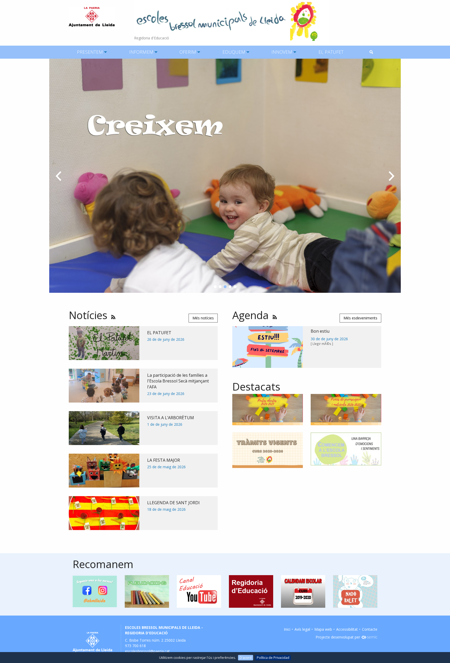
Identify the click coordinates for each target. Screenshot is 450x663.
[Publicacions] (147, 590)
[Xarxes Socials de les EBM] (95, 590)
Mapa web (323, 629)
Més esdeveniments (360, 317)
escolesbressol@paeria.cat (147, 651)
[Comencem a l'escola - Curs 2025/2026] (346, 448)
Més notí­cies (203, 317)
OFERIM (187, 52)
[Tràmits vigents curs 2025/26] (267, 449)
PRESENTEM (90, 52)
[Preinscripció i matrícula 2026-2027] (346, 409)
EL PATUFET (330, 52)
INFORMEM (141, 52)
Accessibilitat (347, 629)
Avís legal (302, 629)
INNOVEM (281, 52)
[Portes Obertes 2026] (267, 409)
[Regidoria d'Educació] (231, 21)
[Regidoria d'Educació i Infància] (251, 590)
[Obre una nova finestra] (369, 637)
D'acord (246, 657)
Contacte (369, 629)
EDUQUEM (233, 52)
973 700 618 (135, 645)
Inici (287, 629)
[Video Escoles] (199, 590)
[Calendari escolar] (303, 590)
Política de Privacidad (273, 657)
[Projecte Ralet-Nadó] (355, 590)
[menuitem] (90, 52)
